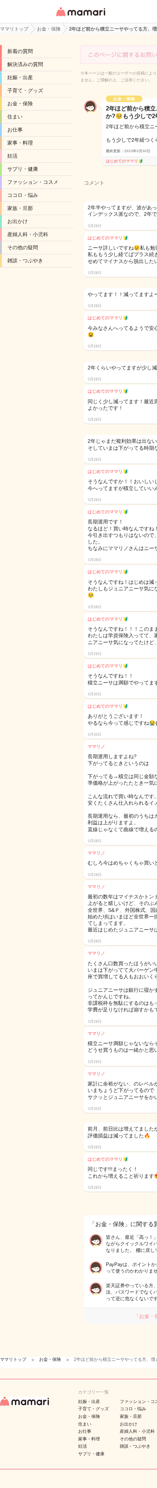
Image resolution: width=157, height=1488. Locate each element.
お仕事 (15, 130)
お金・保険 (20, 103)
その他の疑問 (22, 247)
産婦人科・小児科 (27, 234)
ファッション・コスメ (32, 182)
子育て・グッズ (25, 90)
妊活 (12, 156)
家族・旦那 (20, 208)
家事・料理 (20, 143)
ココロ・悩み (22, 195)
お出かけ (17, 221)
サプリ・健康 (22, 169)
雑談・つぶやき (25, 260)
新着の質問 (20, 51)
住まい (15, 117)
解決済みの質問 (25, 64)
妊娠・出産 (20, 77)
